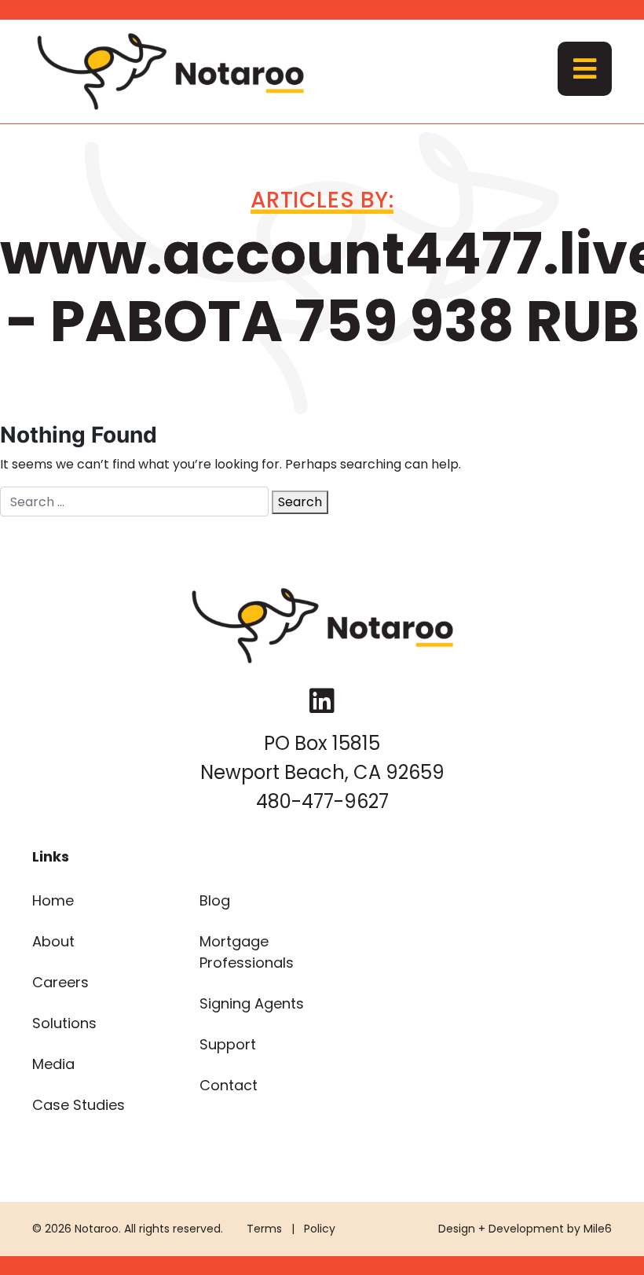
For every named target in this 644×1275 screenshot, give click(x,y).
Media (53, 1064)
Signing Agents (251, 1003)
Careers (60, 982)
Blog (214, 900)
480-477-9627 (322, 801)
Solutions (64, 1023)
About (53, 941)
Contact (228, 1085)
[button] (585, 69)
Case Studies (78, 1105)
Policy (319, 1228)
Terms (264, 1228)
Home (53, 900)
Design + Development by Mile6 (525, 1228)
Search (300, 502)
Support (227, 1044)
